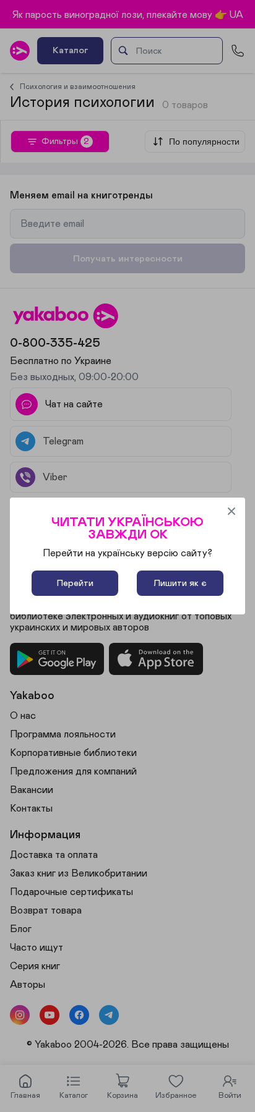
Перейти (75, 583)
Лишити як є (180, 583)
